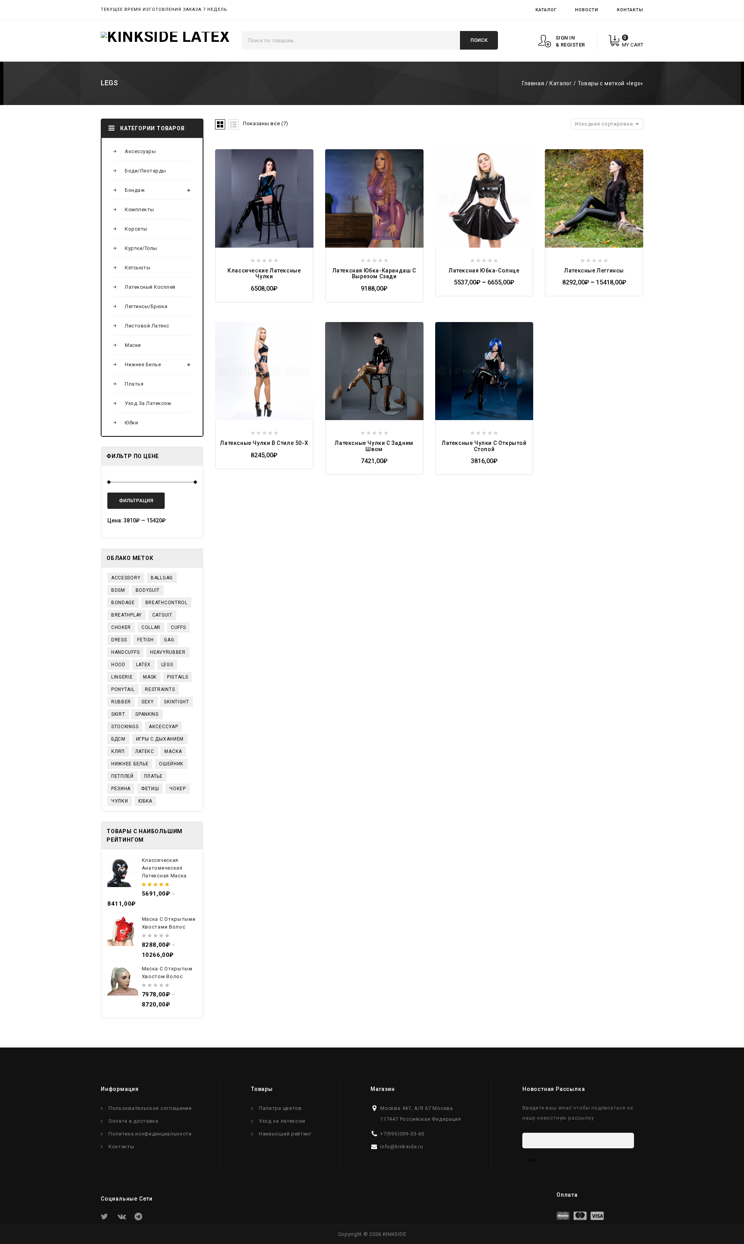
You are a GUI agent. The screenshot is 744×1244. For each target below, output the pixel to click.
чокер (177, 788)
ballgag (162, 578)
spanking (147, 714)
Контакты (630, 9)
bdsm (118, 590)
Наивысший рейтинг (285, 1134)
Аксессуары (140, 151)
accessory (125, 578)
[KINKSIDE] (165, 36)
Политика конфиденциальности (150, 1134)
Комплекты (139, 209)
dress (119, 640)
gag (169, 640)
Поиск (478, 40)
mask (150, 677)
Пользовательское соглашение (150, 1108)
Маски (133, 345)
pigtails (177, 677)
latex (143, 664)
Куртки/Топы (141, 248)
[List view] (233, 124)
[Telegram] (140, 1218)
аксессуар (163, 726)
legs (167, 664)
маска (173, 751)
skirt (118, 714)
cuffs (178, 627)
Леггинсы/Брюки (146, 306)
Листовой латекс (147, 326)
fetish (145, 640)
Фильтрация (136, 500)
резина (121, 788)
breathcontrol (166, 602)
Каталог (546, 9)
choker (121, 627)
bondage (123, 602)
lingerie (122, 677)
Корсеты (136, 229)
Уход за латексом (148, 403)
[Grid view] (220, 124)
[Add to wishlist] (227, 161)
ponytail (123, 689)
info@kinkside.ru (401, 1146)
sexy (147, 702)
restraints (160, 689)
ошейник (171, 764)
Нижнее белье (143, 364)
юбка (145, 801)
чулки (119, 801)
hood (118, 664)
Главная (533, 83)
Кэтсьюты (137, 268)
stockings (124, 726)
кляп (118, 751)
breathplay (126, 615)
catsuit (162, 615)
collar (150, 627)
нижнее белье (129, 764)
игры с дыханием (160, 739)
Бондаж (135, 190)
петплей (122, 776)
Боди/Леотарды (145, 171)
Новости (586, 9)
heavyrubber (168, 652)
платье (153, 776)
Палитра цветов (280, 1108)
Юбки (131, 423)
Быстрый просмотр (227, 176)
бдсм (118, 739)
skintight (176, 702)
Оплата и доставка (133, 1121)
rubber (121, 702)
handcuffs (125, 652)
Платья (134, 384)
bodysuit (148, 590)
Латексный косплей (150, 287)
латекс (144, 751)
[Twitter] (106, 1218)
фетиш (150, 788)
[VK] (123, 1218)
